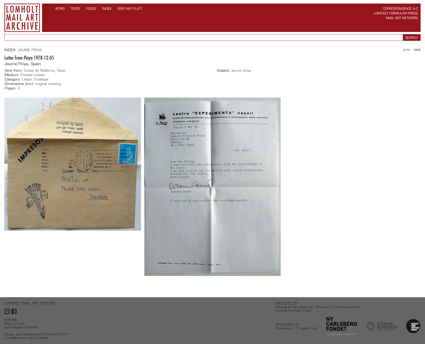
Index (106, 8)
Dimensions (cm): (19, 84)
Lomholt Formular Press (396, 13)
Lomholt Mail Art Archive (22, 18)
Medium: (11, 75)
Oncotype (41, 338)
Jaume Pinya (30, 50)
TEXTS (75, 8)
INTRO (59, 8)
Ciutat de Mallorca (39, 70)
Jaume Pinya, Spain (22, 63)
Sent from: (13, 70)
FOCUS (91, 8)
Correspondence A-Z (400, 8)
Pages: (10, 88)
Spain (61, 70)
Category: (12, 79)
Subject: (223, 70)
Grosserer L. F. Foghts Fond (296, 328)
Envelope (41, 79)
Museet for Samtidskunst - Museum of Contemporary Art (318, 307)
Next (417, 49)
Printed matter (32, 75)
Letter (27, 79)
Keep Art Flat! (130, 8)
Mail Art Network (402, 18)
